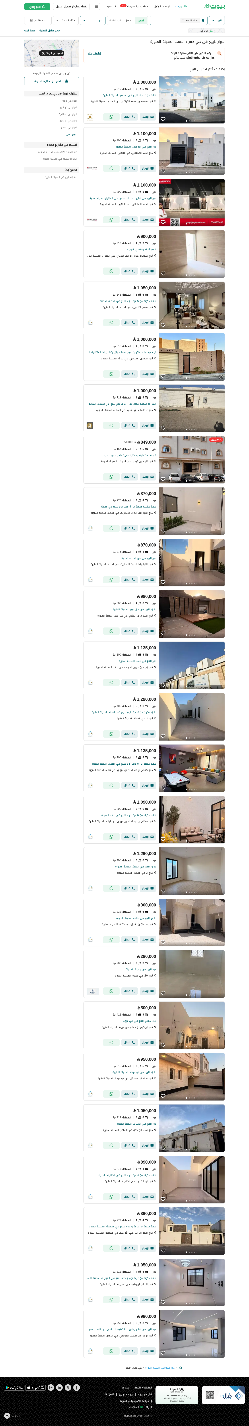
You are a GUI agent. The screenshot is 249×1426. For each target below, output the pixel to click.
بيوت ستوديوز (126, 1394)
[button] (217, 20)
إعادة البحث (94, 53)
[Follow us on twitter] (68, 1390)
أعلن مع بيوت (145, 1394)
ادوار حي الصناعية (68, 115)
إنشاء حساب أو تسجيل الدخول (71, 6)
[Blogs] (181, 6)
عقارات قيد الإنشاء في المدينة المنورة (57, 152)
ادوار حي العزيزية (68, 121)
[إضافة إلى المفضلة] (163, 119)
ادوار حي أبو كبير (68, 108)
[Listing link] (154, 99)
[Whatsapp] (111, 117)
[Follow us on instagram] (50, 1390)
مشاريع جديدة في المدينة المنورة (59, 159)
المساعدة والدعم (143, 1387)
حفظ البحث (29, 30)
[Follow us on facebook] (76, 1390)
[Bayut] (214, 6)
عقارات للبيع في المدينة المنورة (61, 178)
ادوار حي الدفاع (69, 128)
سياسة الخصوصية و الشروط (134, 1401)
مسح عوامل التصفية (49, 30)
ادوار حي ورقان (69, 101)
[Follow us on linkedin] (59, 1390)
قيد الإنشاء (115, 20)
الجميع (141, 20)
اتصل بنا (109, 1394)
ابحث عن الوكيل (162, 6)
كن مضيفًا (111, 6)
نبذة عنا (125, 1387)
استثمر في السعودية (135, 6)
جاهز (128, 20)
